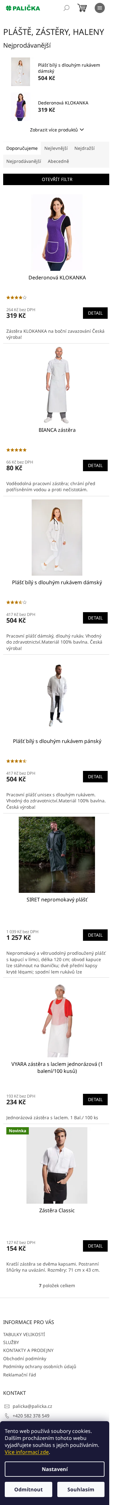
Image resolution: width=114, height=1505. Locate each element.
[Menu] (99, 8)
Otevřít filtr (57, 179)
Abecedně (58, 161)
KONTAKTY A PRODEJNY (28, 1350)
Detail (95, 313)
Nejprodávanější (23, 161)
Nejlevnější (56, 148)
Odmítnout (28, 1489)
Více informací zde (27, 1451)
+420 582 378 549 (31, 1416)
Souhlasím (80, 1489)
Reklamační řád (19, 1375)
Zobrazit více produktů (54, 130)
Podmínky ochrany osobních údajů (39, 1366)
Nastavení (55, 1469)
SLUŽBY (11, 1342)
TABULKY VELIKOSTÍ (24, 1334)
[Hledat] (66, 8)
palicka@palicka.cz (32, 1406)
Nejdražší (84, 148)
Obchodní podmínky (24, 1358)
